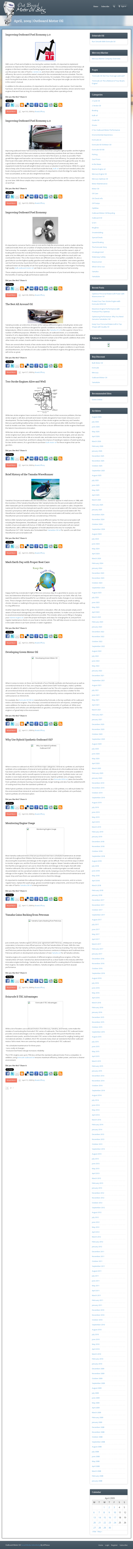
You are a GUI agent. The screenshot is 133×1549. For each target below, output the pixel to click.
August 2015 (96, 1036)
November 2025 (98, 461)
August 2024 (96, 534)
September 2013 (98, 1149)
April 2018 (95, 880)
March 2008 (96, 1471)
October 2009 (97, 1378)
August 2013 (96, 1154)
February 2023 (97, 622)
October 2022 (97, 641)
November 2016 (98, 963)
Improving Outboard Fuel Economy (25, 212)
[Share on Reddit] (51, 105)
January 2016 (97, 1012)
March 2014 (96, 1120)
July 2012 (95, 1217)
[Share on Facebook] (7, 105)
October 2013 (97, 1144)
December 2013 (98, 1134)
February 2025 (97, 505)
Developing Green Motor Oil (21, 652)
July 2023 (95, 597)
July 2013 (95, 1159)
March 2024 (96, 558)
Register (114, 1545)
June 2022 (95, 661)
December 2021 (98, 675)
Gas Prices (96, 159)
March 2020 (96, 768)
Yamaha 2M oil (26, 885)
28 (99, 1527)
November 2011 (98, 1256)
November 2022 (98, 636)
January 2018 (97, 895)
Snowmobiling (97, 232)
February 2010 (97, 1359)
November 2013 (98, 1139)
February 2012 (97, 1242)
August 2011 (96, 1271)
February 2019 (97, 832)
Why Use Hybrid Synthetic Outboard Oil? (29, 739)
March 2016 (96, 1002)
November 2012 (98, 1198)
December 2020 (98, 724)
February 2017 (97, 949)
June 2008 (95, 1456)
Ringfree (95, 227)
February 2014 (97, 1124)
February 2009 (97, 1417)
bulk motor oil (51, 442)
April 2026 (95, 436)
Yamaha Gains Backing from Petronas (27, 914)
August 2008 (96, 1446)
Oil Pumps (96, 203)
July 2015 (95, 1041)
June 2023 (95, 602)
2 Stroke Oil (96, 105)
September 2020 (98, 739)
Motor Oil (95, 188)
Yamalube (96, 276)
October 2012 (97, 1203)
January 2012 (97, 1246)
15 (105, 1517)
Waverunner (97, 262)
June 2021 (95, 695)
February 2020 (97, 773)
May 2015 (95, 1051)
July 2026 (95, 422)
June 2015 (95, 1046)
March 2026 (96, 441)
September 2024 (98, 529)
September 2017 (98, 915)
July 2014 (95, 1100)
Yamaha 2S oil (55, 330)
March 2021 (96, 710)
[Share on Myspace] (41, 105)
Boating (95, 110)
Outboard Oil (97, 218)
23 (110, 1522)
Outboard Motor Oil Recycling (103, 213)
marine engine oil (16, 617)
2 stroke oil (36, 72)
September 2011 (98, 1266)
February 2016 (97, 1007)
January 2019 (97, 836)
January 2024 (97, 568)
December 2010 (98, 1310)
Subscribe (105, 6)
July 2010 (95, 1334)
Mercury (95, 372)
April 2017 (95, 939)
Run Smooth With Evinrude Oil (103, 41)
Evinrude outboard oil (25, 1057)
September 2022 (98, 646)
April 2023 (95, 612)
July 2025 (95, 480)
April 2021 (95, 705)
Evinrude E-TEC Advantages (21, 996)
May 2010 (95, 1344)
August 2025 (96, 475)
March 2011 (96, 1295)
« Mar (94, 1531)
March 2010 (96, 1354)
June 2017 (95, 929)
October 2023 (97, 583)
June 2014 (95, 1105)
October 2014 (97, 1085)
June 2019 (95, 812)
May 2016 (95, 993)
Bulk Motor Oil (97, 363)
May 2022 (95, 666)
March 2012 (96, 1237)
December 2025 (98, 456)
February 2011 (97, 1300)
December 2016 (98, 958)
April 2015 (95, 1056)
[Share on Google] (36, 105)
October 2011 (97, 1261)
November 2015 (98, 1022)
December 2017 (98, 900)
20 (94, 1522)
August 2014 (96, 1095)
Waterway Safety (99, 257)
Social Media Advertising (31, 1545)
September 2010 (98, 1324)
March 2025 (96, 500)
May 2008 (95, 1461)
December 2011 (98, 1251)
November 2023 (98, 578)
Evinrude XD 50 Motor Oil (101, 144)
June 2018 (95, 871)
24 (115, 1522)
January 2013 (97, 1188)
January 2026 (97, 451)
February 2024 (97, 563)
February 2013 (97, 1183)
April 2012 (95, 1232)
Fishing (94, 154)
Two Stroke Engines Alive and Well (25, 381)
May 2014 (95, 1110)
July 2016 (95, 983)
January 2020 (97, 778)
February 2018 (97, 890)
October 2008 (97, 1437)
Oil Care (95, 193)
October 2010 (97, 1320)
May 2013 (95, 1168)
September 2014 (98, 1090)
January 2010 (97, 1364)
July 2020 (95, 749)
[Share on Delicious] (27, 105)
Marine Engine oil (98, 169)
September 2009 (98, 1383)
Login (107, 1545)
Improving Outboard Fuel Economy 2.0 (28, 120)
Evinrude (95, 368)
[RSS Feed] (60, 105)
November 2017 (98, 905)
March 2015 (96, 1061)
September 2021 (98, 680)
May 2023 (95, 607)
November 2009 (98, 1373)
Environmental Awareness (102, 135)
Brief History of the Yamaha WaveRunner (29, 474)
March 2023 (96, 617)
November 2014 (98, 1080)
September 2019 (98, 797)
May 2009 (95, 1403)
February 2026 (97, 446)
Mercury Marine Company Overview (106, 58)
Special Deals (97, 237)
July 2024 (95, 539)
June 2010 (95, 1339)
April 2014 (95, 1115)
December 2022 (98, 631)
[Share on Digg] (31, 105)
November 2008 (98, 1432)
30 (110, 1527)
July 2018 (95, 866)
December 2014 (98, 1076)
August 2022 (96, 651)
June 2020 (95, 754)
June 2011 (95, 1281)
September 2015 (98, 1032)
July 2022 (95, 656)
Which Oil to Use (98, 266)
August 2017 (96, 919)
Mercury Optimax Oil (100, 179)
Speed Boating (98, 242)
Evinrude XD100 (98, 149)
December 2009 (98, 1368)
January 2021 (97, 719)
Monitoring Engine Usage (20, 823)
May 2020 (95, 758)
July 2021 (95, 690)
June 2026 (95, 427)
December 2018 (98, 841)
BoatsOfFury (40, 111)
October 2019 (97, 793)
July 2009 (95, 1393)
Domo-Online (97, 399)
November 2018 (98, 846)
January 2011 (97, 1305)
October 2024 (97, 524)
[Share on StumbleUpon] (46, 105)
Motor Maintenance (99, 183)
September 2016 (98, 973)
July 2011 (95, 1276)
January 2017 (97, 954)
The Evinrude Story (99, 247)
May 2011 (95, 1285)
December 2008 (98, 1427)
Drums (94, 125)
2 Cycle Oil (96, 101)
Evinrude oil (96, 140)
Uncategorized (98, 252)
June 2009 (95, 1398)
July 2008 (95, 1451)
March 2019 (96, 827)
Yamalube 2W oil (54, 530)
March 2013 (96, 1178)
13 (94, 1517)
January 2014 (97, 1129)
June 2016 (95, 988)
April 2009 (95, 1407)
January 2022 (97, 670)
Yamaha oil (56, 953)
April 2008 (95, 1466)
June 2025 (95, 485)
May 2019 (95, 817)
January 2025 (97, 509)
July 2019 (95, 807)
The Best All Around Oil (19, 304)
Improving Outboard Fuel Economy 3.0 (28, 34)
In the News (96, 164)
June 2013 (95, 1163)
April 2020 (95, 763)
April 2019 (95, 822)
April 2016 (95, 997)
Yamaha (95, 271)
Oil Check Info (97, 198)
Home (95, 6)
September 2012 (98, 1207)
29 (105, 1527)
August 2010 (96, 1329)
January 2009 (97, 1422)
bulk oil (56, 168)
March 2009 (96, 1412)
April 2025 (95, 495)
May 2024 (95, 548)
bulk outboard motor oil (24, 268)
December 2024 (98, 514)
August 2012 (96, 1212)
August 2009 (96, 1388)
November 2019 (98, 788)
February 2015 (97, 1066)
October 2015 (97, 1027)
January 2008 (97, 1481)
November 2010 (98, 1315)
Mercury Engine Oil (99, 174)
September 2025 (98, 470)
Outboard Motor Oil (99, 377)
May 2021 (95, 700)
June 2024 (95, 544)
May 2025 (95, 490)
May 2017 (95, 934)
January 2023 (97, 627)
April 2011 (95, 1290)
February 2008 (97, 1476)
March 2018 (96, 885)
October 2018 (97, 851)
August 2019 (96, 802)
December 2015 (98, 1017)
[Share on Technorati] (56, 105)
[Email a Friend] (17, 105)
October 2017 (97, 910)
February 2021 (97, 714)
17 (115, 1517)
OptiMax (95, 208)
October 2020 (97, 734)
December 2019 (98, 783)
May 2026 (95, 431)
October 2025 (97, 466)
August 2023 (96, 592)
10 (115, 1512)
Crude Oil (95, 120)
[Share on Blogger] (22, 105)
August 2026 (96, 417)
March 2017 (96, 944)
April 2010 (95, 1349)
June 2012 (95, 1222)
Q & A (94, 223)
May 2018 (95, 875)
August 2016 (96, 978)
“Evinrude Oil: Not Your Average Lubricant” (108, 76)
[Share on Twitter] (12, 105)
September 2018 (98, 856)
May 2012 (95, 1227)
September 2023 (98, 587)
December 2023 (98, 573)
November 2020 (98, 729)
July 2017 (95, 924)
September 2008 (98, 1442)
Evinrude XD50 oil (61, 779)
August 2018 (96, 861)
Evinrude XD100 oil (26, 700)
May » (100, 1531)
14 (99, 1517)
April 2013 (95, 1173)
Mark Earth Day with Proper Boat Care (27, 562)
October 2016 (97, 968)
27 (94, 1527)
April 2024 (95, 553)
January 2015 (97, 1071)
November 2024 (98, 519)
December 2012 (98, 1193)
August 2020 (96, 744)
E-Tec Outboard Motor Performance (106, 130)
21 (99, 1522)
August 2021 (96, 685)
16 (110, 1517)
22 (105, 1522)
